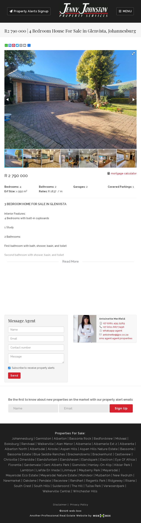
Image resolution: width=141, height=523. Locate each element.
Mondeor (86, 475)
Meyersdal (110, 470)
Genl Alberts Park (56, 465)
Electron (106, 459)
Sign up (121, 408)
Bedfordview (103, 438)
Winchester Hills (85, 491)
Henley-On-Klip (100, 465)
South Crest (22, 486)
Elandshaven (69, 459)
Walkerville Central (56, 491)
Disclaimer (60, 504)
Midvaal (121, 438)
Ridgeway (115, 480)
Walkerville (45, 444)
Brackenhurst (102, 454)
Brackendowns (79, 454)
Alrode (53, 449)
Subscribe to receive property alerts (33, 367)
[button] (133, 53)
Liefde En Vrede (48, 470)
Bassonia (127, 449)
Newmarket (12, 480)
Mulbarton (103, 475)
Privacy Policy (79, 504)
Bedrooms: (11, 186)
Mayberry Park (89, 470)
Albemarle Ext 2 (105, 444)
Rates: (43, 191)
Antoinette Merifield (112, 318)
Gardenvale (32, 465)
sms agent (105, 338)
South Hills (42, 486)
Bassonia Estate (19, 454)
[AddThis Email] (25, 45)
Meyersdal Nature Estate (59, 475)
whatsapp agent (112, 330)
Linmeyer (69, 470)
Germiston (43, 438)
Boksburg (11, 444)
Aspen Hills (68, 449)
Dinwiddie (27, 459)
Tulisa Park (93, 486)
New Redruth (123, 475)
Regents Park (96, 480)
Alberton (60, 438)
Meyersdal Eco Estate (22, 475)
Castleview (123, 454)
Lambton (27, 470)
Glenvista (79, 465)
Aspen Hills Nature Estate (99, 449)
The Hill (77, 486)
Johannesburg (22, 438)
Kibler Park (122, 465)
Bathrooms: (46, 186)
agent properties (122, 338)
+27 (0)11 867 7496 (113, 326)
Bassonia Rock (80, 438)
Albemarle (83, 444)
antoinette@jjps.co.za (115, 334)
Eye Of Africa (125, 459)
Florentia (14, 465)
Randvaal (28, 444)
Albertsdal (37, 449)
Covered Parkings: (120, 186)
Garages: (79, 186)
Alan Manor (64, 444)
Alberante (127, 444)
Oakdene (30, 480)
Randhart (77, 480)
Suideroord (61, 486)
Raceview (61, 480)
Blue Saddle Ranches (49, 454)
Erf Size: (9, 191)
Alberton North (16, 449)
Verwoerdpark (114, 486)
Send (14, 375)
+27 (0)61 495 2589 (114, 323)
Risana (130, 480)
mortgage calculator (123, 173)
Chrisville (10, 459)
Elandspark (89, 459)
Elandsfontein (47, 459)
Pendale (45, 480)
